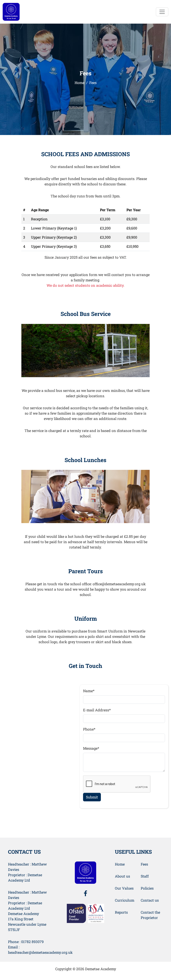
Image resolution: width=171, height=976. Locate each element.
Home (79, 82)
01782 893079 (32, 941)
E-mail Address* (97, 710)
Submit (92, 797)
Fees (144, 864)
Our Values (124, 888)
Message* (91, 748)
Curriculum (124, 900)
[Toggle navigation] (162, 11)
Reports (121, 912)
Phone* (89, 729)
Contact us (150, 900)
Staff (145, 876)
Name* (88, 690)
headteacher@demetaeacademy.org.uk (40, 952)
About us (122, 876)
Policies (147, 888)
